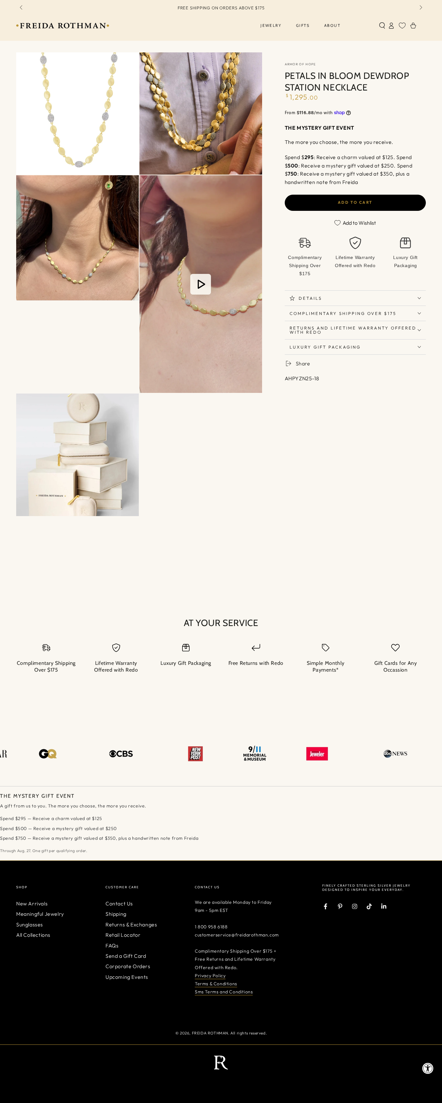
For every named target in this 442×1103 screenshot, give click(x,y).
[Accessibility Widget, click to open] (428, 1068)
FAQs (111, 945)
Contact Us (119, 903)
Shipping (116, 914)
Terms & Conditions (216, 984)
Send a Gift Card (125, 956)
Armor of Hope (300, 64)
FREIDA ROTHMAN (210, 1033)
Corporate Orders (127, 966)
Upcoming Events (126, 977)
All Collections (33, 935)
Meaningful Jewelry (40, 914)
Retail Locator (122, 935)
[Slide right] (420, 8)
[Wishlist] (402, 25)
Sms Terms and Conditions (224, 992)
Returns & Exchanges (131, 924)
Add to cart (355, 202)
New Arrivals (32, 903)
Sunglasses (29, 924)
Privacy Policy (210, 976)
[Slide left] (21, 8)
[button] (382, 25)
